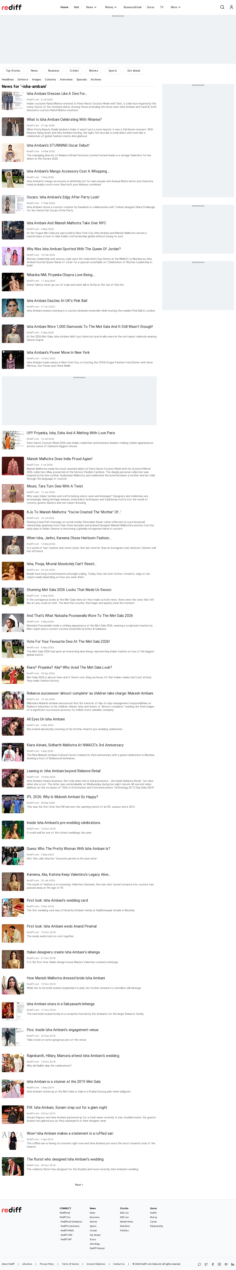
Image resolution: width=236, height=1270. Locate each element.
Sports (113, 70)
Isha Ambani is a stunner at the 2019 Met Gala (64, 1082)
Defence (23, 79)
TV (162, 7)
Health (153, 1213)
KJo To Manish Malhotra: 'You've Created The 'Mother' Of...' (74, 512)
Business (54, 70)
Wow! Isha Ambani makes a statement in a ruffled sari (70, 1133)
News (89, 7)
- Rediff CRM (66, 1235)
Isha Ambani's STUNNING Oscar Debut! (58, 145)
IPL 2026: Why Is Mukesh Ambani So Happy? (62, 797)
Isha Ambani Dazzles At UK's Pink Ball (57, 301)
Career (153, 1221)
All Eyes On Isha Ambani (46, 719)
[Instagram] (219, 1264)
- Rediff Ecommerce (69, 1226)
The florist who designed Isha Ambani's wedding (65, 1159)
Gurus (150, 7)
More (174, 7)
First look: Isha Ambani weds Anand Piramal (62, 926)
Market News (126, 1221)
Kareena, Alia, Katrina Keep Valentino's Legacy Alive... (69, 874)
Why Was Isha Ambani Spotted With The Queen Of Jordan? (74, 249)
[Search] (222, 7)
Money (109, 7)
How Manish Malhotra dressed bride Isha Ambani (66, 978)
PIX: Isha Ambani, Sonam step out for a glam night (67, 1107)
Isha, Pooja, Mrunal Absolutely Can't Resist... (62, 564)
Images (36, 79)
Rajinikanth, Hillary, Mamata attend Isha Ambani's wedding (73, 1056)
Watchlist (125, 1226)
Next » (79, 1184)
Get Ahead (95, 1235)
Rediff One (65, 1217)
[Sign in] (231, 7)
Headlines (8, 79)
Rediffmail (65, 1213)
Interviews (66, 79)
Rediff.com (146, 1264)
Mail (76, 7)
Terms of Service (70, 1264)
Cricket (74, 70)
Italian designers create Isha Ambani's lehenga (63, 952)
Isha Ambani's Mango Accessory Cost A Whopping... (68, 171)
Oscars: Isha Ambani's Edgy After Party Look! (63, 197)
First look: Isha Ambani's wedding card (57, 900)
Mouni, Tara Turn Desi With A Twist (55, 486)
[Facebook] (212, 1264)
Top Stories (13, 70)
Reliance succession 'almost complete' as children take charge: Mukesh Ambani (90, 693)
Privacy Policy (47, 1264)
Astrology (95, 1244)
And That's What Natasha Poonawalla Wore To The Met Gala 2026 (80, 616)
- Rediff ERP (66, 1239)
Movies (93, 70)
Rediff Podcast (97, 1248)
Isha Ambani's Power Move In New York (58, 352)
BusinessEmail (132, 7)
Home (64, 7)
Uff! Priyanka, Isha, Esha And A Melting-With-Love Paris (71, 433)
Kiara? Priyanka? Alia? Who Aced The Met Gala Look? (69, 667)
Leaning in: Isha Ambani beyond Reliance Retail (64, 771)
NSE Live (124, 1217)
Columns (50, 79)
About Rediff (8, 1264)
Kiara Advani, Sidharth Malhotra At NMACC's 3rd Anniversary (75, 745)
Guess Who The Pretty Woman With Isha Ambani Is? (68, 849)
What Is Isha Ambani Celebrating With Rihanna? (64, 119)
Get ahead (133, 70)
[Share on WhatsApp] (199, 1264)
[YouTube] (226, 1264)
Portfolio (124, 1230)
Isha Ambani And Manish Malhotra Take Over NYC (66, 223)
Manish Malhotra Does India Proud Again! (59, 459)
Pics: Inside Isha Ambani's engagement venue (62, 1030)
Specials (82, 79)
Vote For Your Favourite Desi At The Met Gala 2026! (68, 641)
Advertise (27, 1264)
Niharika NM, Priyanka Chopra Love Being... (61, 275)
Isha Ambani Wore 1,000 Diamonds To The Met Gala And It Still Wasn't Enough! (90, 327)
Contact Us (119, 1264)
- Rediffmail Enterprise (71, 1221)
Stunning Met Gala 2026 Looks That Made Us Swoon (69, 590)
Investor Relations (96, 1264)
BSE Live (124, 1213)
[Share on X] (206, 1264)
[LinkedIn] (232, 1264)
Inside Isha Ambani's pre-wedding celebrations (63, 823)
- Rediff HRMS (67, 1230)
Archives (96, 79)
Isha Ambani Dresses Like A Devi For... (57, 94)
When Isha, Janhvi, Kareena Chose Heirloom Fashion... (69, 538)
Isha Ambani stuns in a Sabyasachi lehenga (60, 1004)
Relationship (156, 1226)
